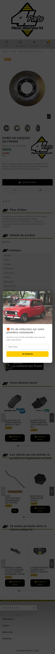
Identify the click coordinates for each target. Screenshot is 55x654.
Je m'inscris (27, 354)
